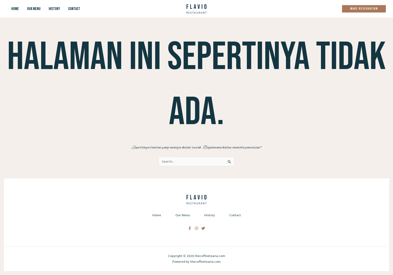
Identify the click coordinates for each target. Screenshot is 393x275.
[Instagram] (196, 228)
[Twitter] (203, 228)
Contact (74, 8)
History (54, 8)
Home (15, 8)
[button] (364, 8)
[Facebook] (190, 228)
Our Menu (34, 8)
